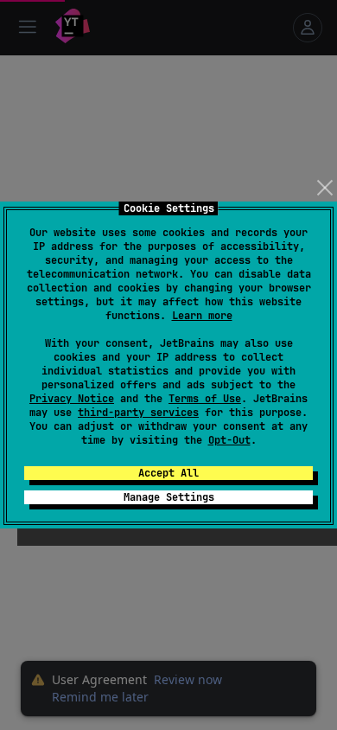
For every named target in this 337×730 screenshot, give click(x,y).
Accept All (168, 473)
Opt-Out (229, 440)
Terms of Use (204, 399)
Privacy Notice (71, 399)
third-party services (138, 412)
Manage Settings (169, 497)
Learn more (202, 316)
